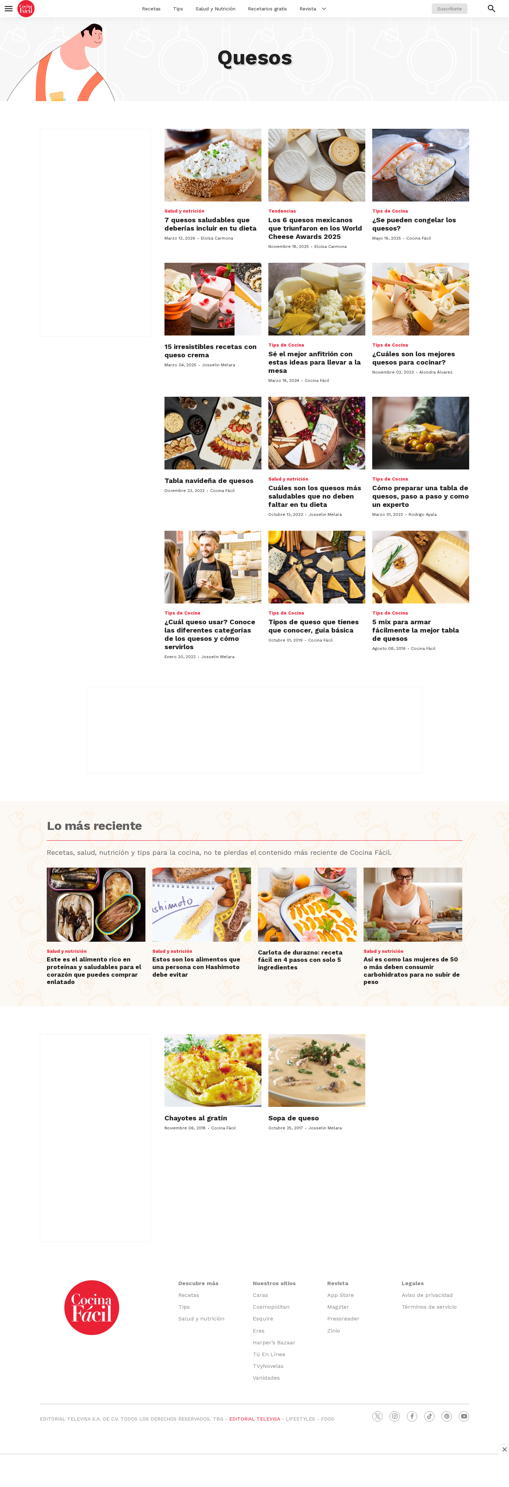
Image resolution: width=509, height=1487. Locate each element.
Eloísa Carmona (217, 238)
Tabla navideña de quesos (208, 480)
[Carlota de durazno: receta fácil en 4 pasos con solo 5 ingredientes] (307, 905)
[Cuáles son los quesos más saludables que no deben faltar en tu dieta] (316, 433)
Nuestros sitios (274, 1283)
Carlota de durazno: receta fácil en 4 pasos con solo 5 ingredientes (300, 960)
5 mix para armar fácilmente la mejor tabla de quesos (415, 630)
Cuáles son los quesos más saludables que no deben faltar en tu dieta (314, 496)
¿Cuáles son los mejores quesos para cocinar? (413, 358)
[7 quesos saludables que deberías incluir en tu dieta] (212, 165)
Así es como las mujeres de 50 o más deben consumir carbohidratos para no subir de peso (412, 970)
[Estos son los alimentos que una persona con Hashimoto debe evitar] (201, 905)
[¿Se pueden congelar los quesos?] (420, 165)
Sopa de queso (293, 1118)
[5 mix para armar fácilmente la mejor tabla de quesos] (420, 567)
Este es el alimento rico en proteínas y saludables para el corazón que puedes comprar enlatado (94, 970)
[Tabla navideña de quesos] (212, 433)
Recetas (151, 8)
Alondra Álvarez (436, 372)
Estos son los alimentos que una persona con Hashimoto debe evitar (196, 967)
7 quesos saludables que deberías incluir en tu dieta (210, 224)
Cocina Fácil (419, 238)
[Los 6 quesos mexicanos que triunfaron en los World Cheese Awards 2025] (316, 165)
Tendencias (282, 211)
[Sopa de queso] (316, 1070)
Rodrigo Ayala (423, 514)
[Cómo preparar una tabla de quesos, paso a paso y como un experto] (420, 433)
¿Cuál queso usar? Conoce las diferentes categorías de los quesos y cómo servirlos (209, 634)
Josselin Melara (218, 364)
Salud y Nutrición (215, 8)
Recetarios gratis (267, 8)
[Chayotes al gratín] (212, 1070)
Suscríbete (449, 8)
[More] (324, 8)
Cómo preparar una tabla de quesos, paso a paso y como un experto (420, 496)
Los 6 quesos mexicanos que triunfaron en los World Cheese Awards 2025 (315, 228)
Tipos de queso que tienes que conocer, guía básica (313, 626)
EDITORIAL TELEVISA (254, 1419)
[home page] (26, 8)
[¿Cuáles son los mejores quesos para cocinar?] (420, 299)
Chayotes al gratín (195, 1118)
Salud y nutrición (184, 211)
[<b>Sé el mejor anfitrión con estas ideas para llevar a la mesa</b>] (316, 299)
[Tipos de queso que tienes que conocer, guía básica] (316, 567)
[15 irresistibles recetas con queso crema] (212, 299)
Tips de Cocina (390, 211)
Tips (178, 8)
